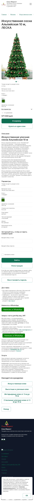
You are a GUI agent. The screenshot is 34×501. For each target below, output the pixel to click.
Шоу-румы (5, 462)
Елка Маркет (6, 429)
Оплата (4, 459)
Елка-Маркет (12, 2)
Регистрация (17, 266)
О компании (5, 453)
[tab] (16, 81)
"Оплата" (18, 351)
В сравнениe (8, 112)
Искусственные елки (25, 14)
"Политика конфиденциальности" (14, 487)
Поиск (3, 467)
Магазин (13, 14)
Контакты (4, 470)
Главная (4, 14)
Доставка (12, 301)
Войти (17, 260)
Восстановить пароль (17, 280)
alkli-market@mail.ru (25, 330)
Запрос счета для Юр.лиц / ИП (11, 464)
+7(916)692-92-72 (15, 349)
